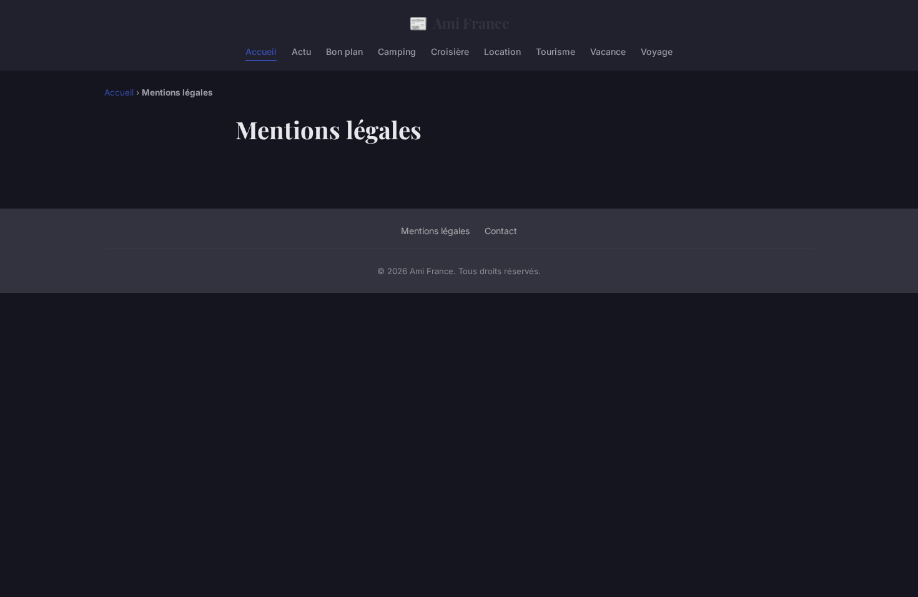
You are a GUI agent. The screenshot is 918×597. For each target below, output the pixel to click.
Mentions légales (435, 230)
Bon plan (344, 51)
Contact (501, 230)
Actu (301, 51)
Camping (397, 51)
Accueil (261, 51)
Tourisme (555, 51)
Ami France (459, 22)
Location (502, 51)
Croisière (450, 51)
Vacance (608, 51)
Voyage (657, 51)
